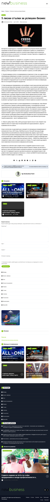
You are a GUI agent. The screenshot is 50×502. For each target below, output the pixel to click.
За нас (41, 499)
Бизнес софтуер (6, 275)
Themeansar (4, 499)
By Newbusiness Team (8, 21)
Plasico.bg (3, 337)
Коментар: (4, 226)
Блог (4, 279)
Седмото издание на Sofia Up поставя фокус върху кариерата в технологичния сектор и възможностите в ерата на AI (18, 477)
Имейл (3, 249)
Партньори (46, 497)
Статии (4, 290)
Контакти (47, 499)
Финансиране (6, 301)
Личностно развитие (7, 283)
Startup (4, 272)
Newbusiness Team (29, 174)
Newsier (17, 497)
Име (2, 243)
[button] (47, 465)
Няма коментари (23, 21)
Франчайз (5, 305)
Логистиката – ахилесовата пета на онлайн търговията (34, 374)
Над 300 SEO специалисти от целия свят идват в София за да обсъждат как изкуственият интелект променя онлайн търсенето (25, 431)
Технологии (5, 297)
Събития (10, 185)
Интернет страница (5, 256)
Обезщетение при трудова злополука (9, 340)
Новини (3, 15)
